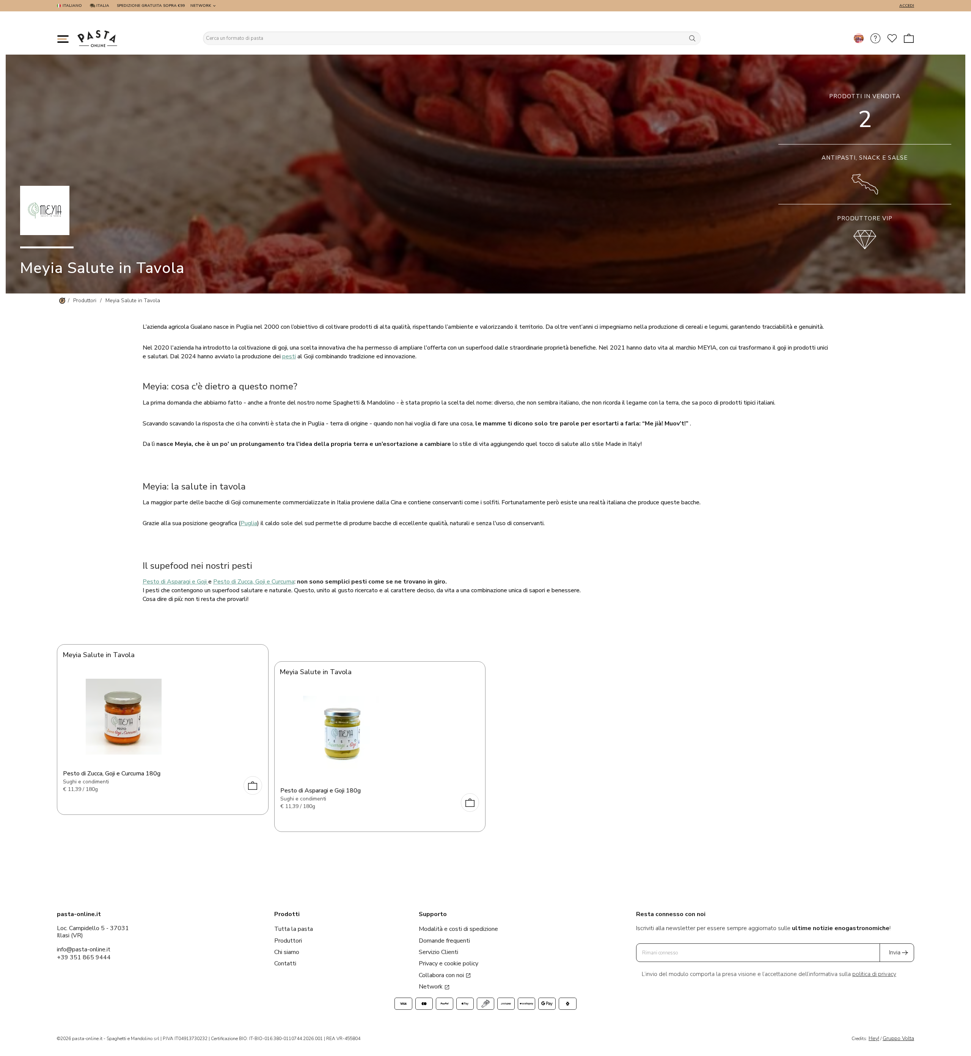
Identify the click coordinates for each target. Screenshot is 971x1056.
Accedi (906, 5)
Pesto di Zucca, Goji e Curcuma (253, 581)
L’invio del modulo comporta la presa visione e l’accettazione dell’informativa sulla (769, 974)
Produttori (288, 941)
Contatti (285, 963)
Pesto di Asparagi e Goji (175, 581)
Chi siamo (286, 952)
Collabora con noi (442, 975)
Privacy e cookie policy (448, 963)
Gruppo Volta (898, 1038)
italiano (72, 5)
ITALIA (102, 5)
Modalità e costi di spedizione (458, 929)
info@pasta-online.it (83, 949)
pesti (289, 356)
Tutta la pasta (293, 929)
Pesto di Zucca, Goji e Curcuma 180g (111, 773)
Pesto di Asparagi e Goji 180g (320, 790)
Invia (894, 952)
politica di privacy (874, 974)
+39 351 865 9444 (84, 957)
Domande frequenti (444, 941)
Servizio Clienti (438, 952)
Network (200, 5)
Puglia (248, 523)
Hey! (874, 1038)
